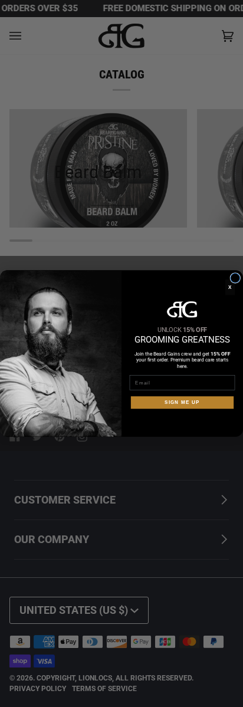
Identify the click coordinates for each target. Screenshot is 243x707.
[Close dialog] (235, 277)
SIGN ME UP (182, 402)
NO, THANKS (182, 421)
